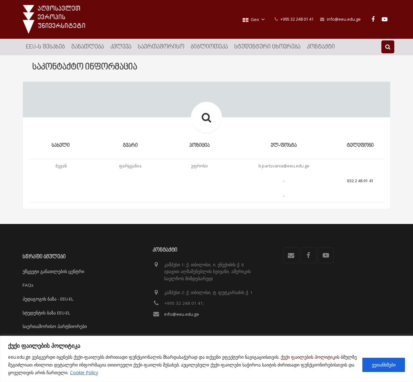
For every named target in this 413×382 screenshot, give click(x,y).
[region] (206, 359)
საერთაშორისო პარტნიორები (55, 326)
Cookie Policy (84, 372)
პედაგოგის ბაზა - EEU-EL (48, 299)
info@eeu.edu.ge (344, 19)
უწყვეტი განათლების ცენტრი (53, 271)
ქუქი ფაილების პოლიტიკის (310, 357)
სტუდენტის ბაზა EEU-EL (46, 313)
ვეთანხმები (384, 365)
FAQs (28, 285)
